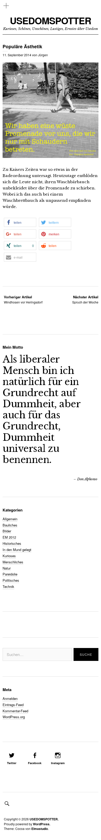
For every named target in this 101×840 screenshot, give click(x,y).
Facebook (34, 763)
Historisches (12, 543)
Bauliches (10, 525)
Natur (7, 568)
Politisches (11, 580)
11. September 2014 (17, 55)
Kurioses (9, 555)
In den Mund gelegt (17, 549)
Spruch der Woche (85, 299)
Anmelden (10, 698)
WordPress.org (14, 716)
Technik (8, 586)
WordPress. (41, 824)
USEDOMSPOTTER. (44, 819)
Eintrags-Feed (13, 704)
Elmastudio (39, 828)
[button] (20, 222)
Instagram (58, 763)
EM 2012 (9, 537)
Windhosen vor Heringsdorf (23, 299)
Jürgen (43, 55)
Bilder (7, 531)
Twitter (11, 763)
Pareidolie (10, 574)
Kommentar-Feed (15, 710)
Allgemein (10, 518)
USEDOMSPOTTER (50, 20)
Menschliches (13, 561)
